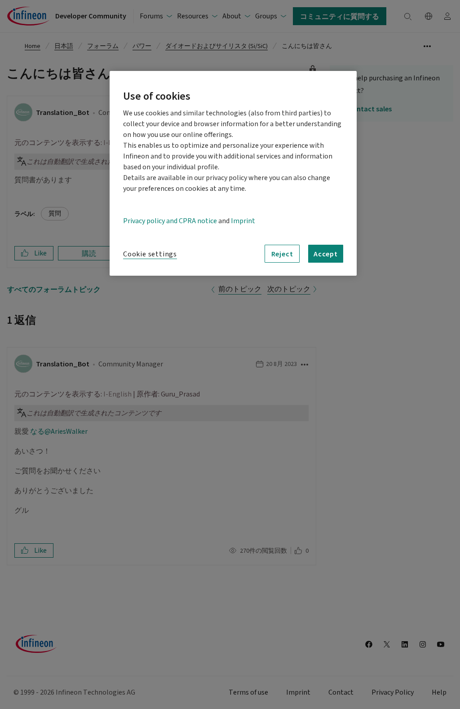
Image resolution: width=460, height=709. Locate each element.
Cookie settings (150, 254)
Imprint (243, 221)
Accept (326, 253)
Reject (282, 253)
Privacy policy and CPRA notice (170, 221)
